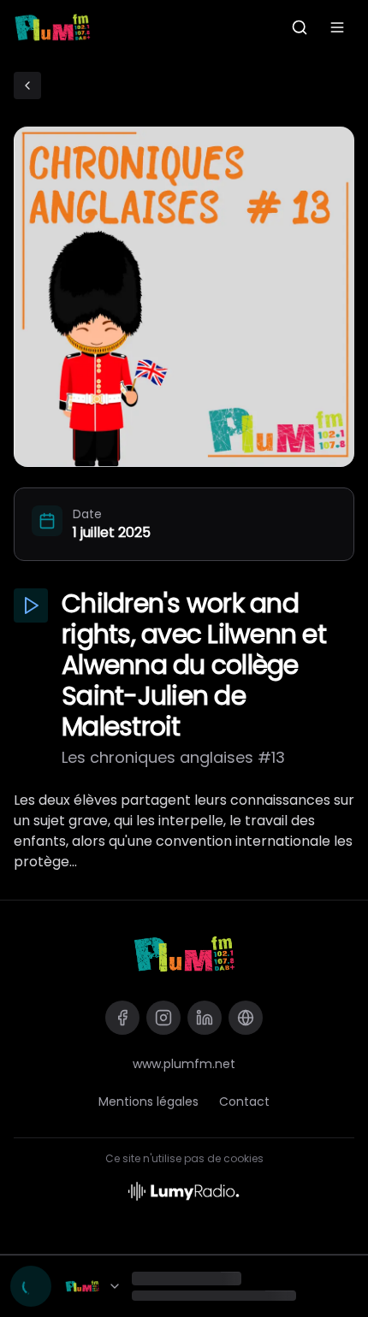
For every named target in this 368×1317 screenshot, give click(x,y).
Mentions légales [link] (148, 1101)
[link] (184, 953)
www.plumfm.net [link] (184, 1063)
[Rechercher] (299, 27)
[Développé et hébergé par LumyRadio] (184, 1190)
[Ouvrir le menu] (337, 27)
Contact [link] (244, 1101)
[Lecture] (30, 1286)
